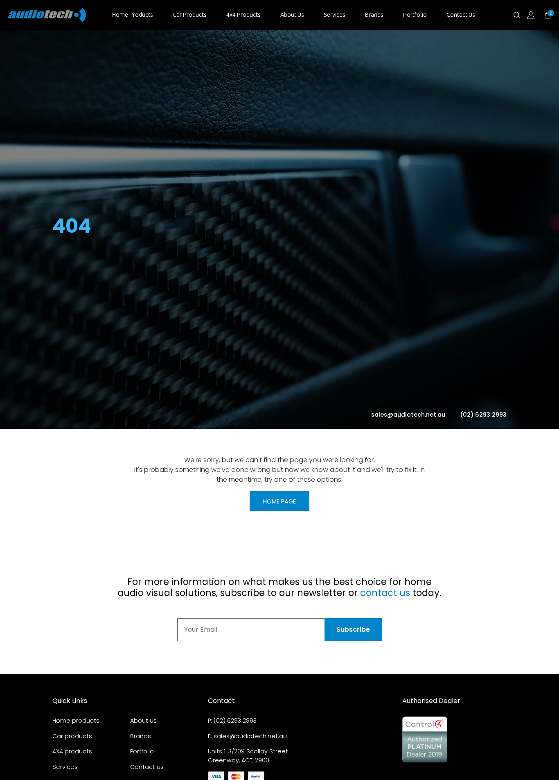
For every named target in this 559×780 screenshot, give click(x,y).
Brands (374, 14)
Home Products (132, 14)
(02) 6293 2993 (483, 414)
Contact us (147, 767)
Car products (72, 736)
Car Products (190, 14)
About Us (292, 14)
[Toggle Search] (516, 15)
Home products (75, 721)
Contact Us (460, 14)
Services (334, 14)
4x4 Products (243, 14)
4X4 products (72, 751)
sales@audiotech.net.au (409, 414)
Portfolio (415, 14)
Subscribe (353, 629)
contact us (385, 592)
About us (143, 721)
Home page (279, 501)
